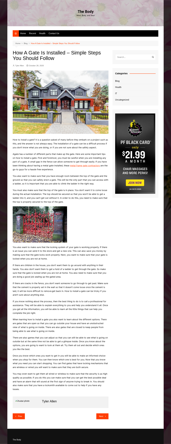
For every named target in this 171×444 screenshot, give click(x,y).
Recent (32, 33)
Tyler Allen (19, 65)
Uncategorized (122, 100)
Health (42, 33)
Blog (117, 81)
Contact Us (54, 33)
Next (101, 416)
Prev (20, 416)
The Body (86, 11)
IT (116, 93)
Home (23, 33)
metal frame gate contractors (85, 165)
